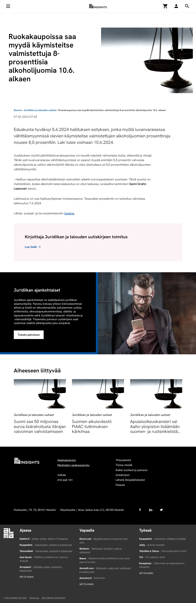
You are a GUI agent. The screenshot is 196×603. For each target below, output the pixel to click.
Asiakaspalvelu (66, 460)
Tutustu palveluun (29, 334)
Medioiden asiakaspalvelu (73, 465)
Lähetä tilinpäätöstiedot (130, 480)
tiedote (69, 213)
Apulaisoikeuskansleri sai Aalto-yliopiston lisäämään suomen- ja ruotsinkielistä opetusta (155, 429)
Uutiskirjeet (123, 475)
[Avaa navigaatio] (8, 6)
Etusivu (18, 110)
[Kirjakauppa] (165, 6)
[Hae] (176, 6)
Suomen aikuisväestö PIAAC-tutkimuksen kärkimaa (92, 426)
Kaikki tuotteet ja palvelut (131, 470)
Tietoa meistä (124, 465)
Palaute (120, 485)
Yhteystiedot (123, 460)
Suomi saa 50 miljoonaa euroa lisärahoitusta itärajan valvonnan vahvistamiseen (40, 426)
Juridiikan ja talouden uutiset (40, 110)
